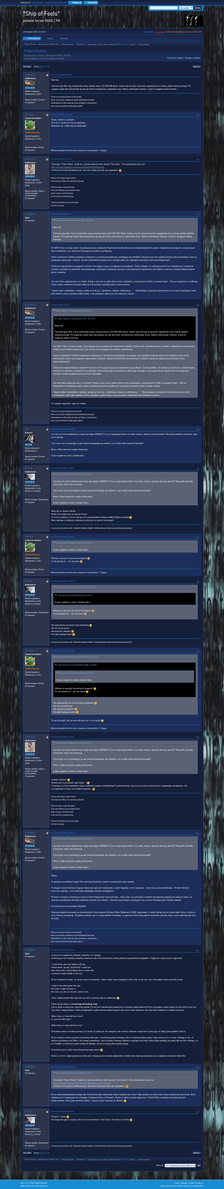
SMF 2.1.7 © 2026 (27, 1183)
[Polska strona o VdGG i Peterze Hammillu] (26, 144)
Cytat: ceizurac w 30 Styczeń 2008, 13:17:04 (73, 1073)
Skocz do (160, 1165)
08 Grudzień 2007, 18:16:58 (61, 75)
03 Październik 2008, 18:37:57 (62, 950)
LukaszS (30, 74)
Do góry (27, 1153)
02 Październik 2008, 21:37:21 (62, 737)
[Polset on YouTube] (26, 497)
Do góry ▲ (199, 1183)
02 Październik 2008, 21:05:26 (62, 468)
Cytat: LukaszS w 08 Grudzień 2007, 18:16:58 (74, 220)
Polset (28, 468)
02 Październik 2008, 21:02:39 (62, 429)
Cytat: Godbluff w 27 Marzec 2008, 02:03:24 (73, 311)
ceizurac (30, 158)
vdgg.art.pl (159, 32)
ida (26, 429)
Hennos (29, 114)
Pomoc (177, 1183)
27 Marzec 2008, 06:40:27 (61, 304)
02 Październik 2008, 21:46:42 (62, 833)
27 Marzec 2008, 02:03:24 (61, 214)
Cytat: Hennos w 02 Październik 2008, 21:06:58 (75, 587)
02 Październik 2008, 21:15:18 (62, 651)
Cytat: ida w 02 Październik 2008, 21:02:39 (73, 474)
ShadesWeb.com (41, 1186)
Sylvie (132, 44)
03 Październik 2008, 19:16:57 (62, 1111)
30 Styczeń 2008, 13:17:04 (61, 159)
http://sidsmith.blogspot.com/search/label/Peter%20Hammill (77, 167)
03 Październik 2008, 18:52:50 (62, 1067)
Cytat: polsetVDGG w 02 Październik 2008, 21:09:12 (76, 657)
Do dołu (27, 67)
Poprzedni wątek (175, 58)
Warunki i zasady (187, 1183)
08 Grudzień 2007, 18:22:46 (61, 115)
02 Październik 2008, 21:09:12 (62, 581)
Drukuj (196, 67)
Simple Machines (41, 1183)
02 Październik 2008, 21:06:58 (62, 537)
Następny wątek (192, 58)
